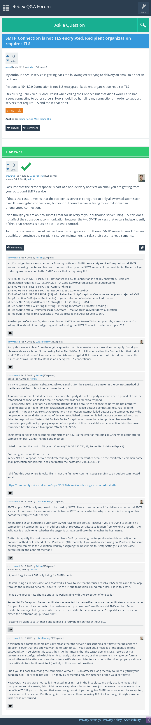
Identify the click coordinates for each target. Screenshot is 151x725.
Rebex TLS (45, 119)
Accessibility (132, 720)
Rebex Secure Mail (28, 119)
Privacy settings (90, 720)
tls (19, 111)
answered (10, 176)
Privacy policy (112, 720)
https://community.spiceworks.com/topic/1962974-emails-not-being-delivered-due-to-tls (62, 485)
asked (9, 67)
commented (14, 257)
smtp (10, 111)
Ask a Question (69, 25)
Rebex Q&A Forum (32, 6)
